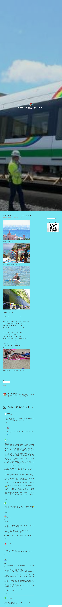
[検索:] (51, 218)
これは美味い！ (5, 403)
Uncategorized (11, 217)
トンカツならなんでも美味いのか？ (29, 403)
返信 (8, 435)
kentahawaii (5, 217)
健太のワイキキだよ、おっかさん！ (31, 108)
